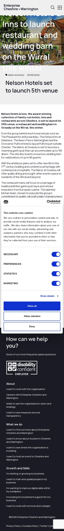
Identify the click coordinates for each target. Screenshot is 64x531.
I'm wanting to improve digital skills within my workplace (28, 489)
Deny (32, 326)
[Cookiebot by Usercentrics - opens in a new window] (46, 202)
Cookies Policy (30, 526)
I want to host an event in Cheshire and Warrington (27, 458)
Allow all (32, 306)
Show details (47, 296)
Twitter (44, 526)
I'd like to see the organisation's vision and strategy (28, 405)
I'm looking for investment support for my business (28, 498)
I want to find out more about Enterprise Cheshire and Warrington (28, 431)
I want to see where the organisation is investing (27, 449)
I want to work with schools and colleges (28, 506)
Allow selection (32, 316)
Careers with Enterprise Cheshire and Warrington (26, 396)
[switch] (56, 264)
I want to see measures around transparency (23, 414)
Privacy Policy (13, 526)
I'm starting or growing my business (25, 473)
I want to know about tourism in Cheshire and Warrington (28, 440)
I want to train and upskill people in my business (26, 481)
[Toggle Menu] (60, 8)
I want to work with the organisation (25, 389)
